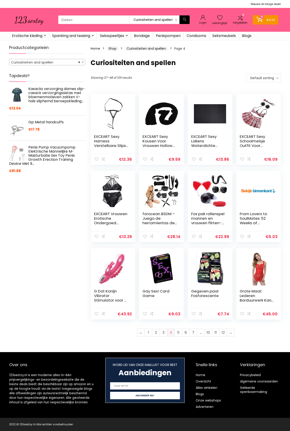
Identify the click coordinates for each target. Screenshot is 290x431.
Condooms (196, 35)
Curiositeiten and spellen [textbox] (45, 62)
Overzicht (203, 381)
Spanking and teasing (71, 35)
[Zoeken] (184, 19)
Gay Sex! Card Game (156, 293)
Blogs (246, 35)
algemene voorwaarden (259, 381)
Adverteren (204, 406)
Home (95, 48)
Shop (112, 48)
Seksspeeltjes (112, 35)
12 (223, 332)
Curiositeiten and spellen (146, 48)
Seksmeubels (224, 35)
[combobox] (47, 62)
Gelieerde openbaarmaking (253, 389)
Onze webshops (208, 400)
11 (216, 332)
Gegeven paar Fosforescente (205, 293)
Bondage (142, 35)
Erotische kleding (27, 35)
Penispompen (168, 35)
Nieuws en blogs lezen (266, 4)
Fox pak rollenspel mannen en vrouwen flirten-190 (208, 220)
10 (208, 332)
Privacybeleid (250, 375)
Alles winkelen (206, 387)
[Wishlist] (219, 18)
